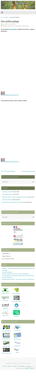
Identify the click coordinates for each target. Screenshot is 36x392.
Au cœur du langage (7, 272)
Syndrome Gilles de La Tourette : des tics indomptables (15, 274)
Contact (14, 366)
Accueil (4, 366)
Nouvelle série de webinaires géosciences (12, 202)
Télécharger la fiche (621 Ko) (12, 161)
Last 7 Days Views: (6, 258)
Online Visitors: (6, 253)
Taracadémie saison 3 (7, 194)
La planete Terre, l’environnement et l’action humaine (18, 26)
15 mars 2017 (13, 24)
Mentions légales (21, 366)
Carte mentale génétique (9, 171)
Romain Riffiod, (13, 29)
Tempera (27, 368)
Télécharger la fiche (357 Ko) (12, 95)
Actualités (6, 17)
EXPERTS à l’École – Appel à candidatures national (14, 197)
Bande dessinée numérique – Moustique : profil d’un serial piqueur (18, 279)
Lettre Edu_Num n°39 (7, 199)
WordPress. (32, 368)
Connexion (9, 366)
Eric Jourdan (5, 24)
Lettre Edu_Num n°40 (7, 191)
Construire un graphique (27, 171)
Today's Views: (5, 256)
